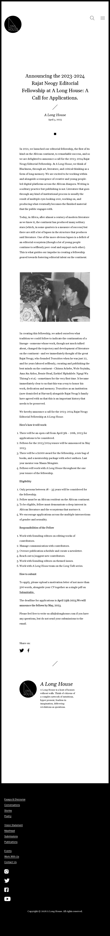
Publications (10, 841)
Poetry (7, 816)
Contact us (10, 862)
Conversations (12, 804)
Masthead (9, 830)
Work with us (11, 856)
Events (8, 850)
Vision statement (13, 825)
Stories (8, 810)
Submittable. (27, 592)
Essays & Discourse (14, 799)
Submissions (11, 836)
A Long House (55, 115)
